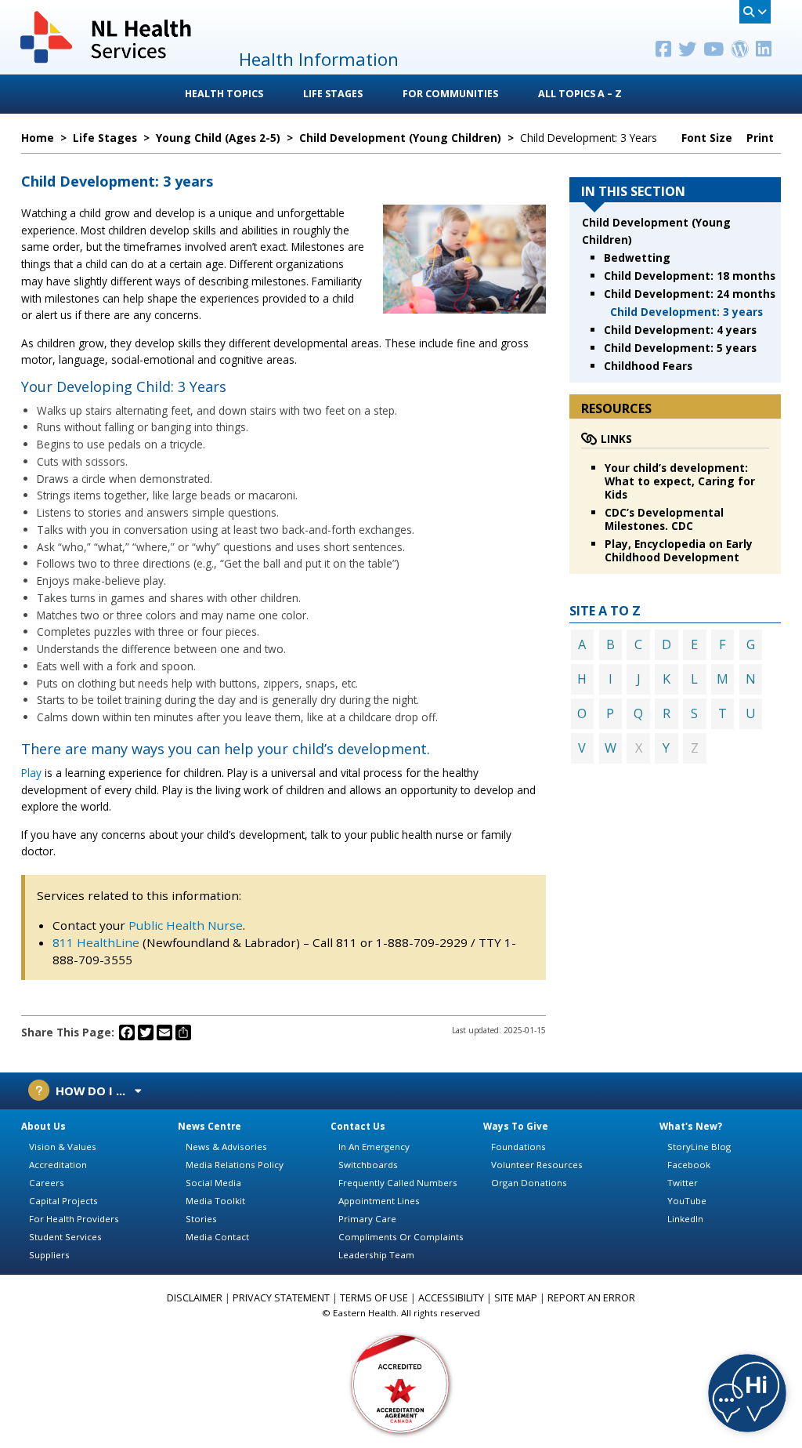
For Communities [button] (450, 93)
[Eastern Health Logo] (107, 61)
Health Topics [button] (224, 93)
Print (761, 137)
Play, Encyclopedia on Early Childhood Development (679, 550)
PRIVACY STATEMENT (281, 1298)
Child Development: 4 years (680, 329)
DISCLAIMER (194, 1298)
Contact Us (358, 1126)
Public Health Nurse (185, 925)
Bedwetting (637, 257)
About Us (43, 1126)
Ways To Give (515, 1126)
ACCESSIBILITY (451, 1298)
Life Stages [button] (333, 93)
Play (31, 772)
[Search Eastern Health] (755, 12)
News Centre (209, 1126)
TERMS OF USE (374, 1298)
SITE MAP (515, 1298)
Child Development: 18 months (689, 275)
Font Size (708, 137)
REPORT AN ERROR (591, 1298)
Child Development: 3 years (686, 311)
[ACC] (401, 1383)
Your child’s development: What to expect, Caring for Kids (680, 481)
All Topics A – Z (580, 93)
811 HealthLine (97, 942)
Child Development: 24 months (689, 293)
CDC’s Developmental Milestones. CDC (664, 519)
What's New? (690, 1126)
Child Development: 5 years (680, 347)
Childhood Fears (648, 365)
